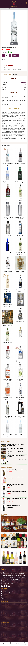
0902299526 (9, 67)
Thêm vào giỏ (15, 55)
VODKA (6, 9)
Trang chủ (2, 9)
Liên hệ (3, 598)
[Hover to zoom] (14, 28)
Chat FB (24, 645)
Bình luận (15, 74)
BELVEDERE (23, 82)
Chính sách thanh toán (6, 594)
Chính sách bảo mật (5, 596)
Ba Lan (24, 84)
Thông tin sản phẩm (6, 74)
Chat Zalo (17, 645)
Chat (10, 645)
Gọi (3, 645)
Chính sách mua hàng (6, 592)
